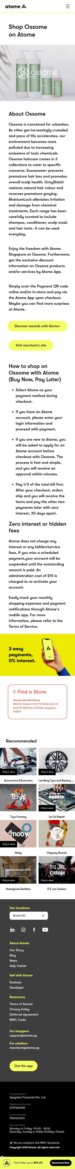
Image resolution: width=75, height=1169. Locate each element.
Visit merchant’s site (31, 345)
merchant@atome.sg (24, 1048)
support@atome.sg (23, 1035)
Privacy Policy (19, 1009)
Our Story (17, 950)
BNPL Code (18, 1020)
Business (15, 982)
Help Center (18, 966)
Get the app (23, 1066)
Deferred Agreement (24, 1014)
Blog (13, 955)
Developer (17, 987)
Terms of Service (21, 1004)
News (13, 960)
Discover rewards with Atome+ (37, 326)
